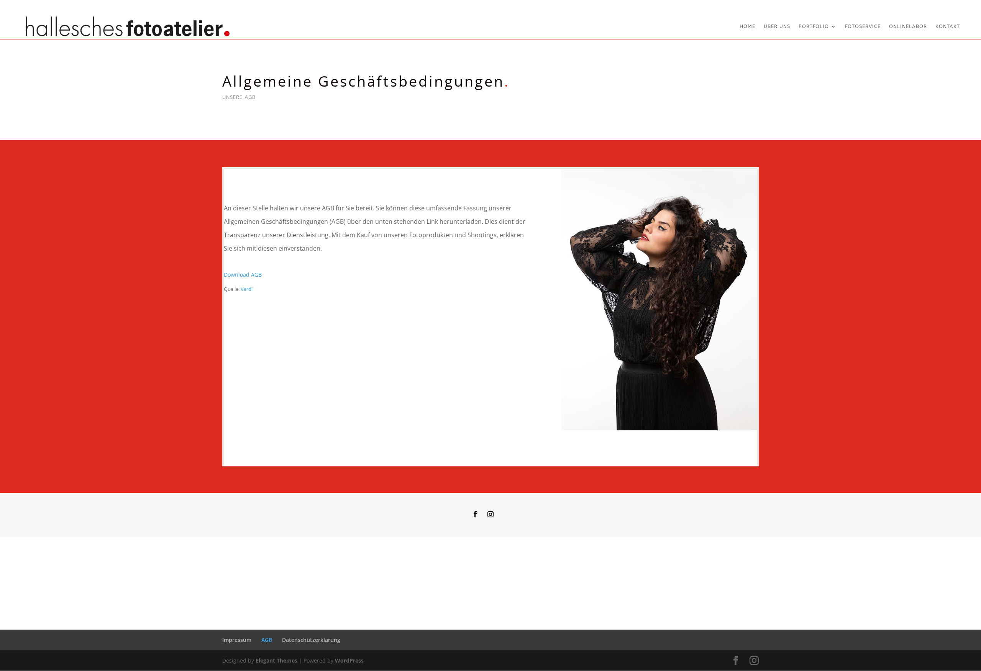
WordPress (349, 660)
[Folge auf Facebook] (475, 514)
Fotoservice (863, 26)
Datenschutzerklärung (311, 639)
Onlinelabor (908, 26)
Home (747, 26)
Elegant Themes (276, 660)
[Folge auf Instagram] (490, 514)
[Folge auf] (506, 514)
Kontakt (947, 26)
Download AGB (243, 274)
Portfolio (814, 26)
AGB (266, 639)
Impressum (236, 639)
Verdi (247, 288)
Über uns (777, 26)
